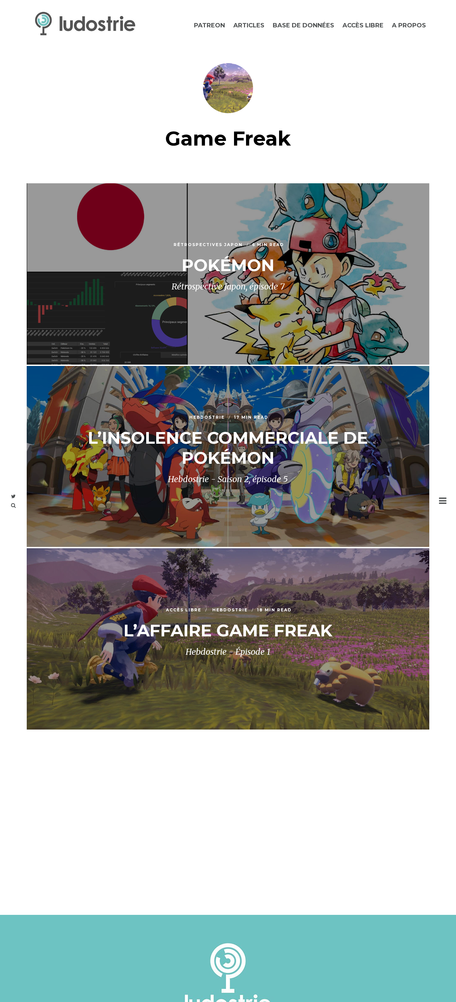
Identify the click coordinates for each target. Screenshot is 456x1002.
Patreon (209, 25)
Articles (248, 25)
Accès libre (363, 25)
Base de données (303, 25)
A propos (409, 25)
